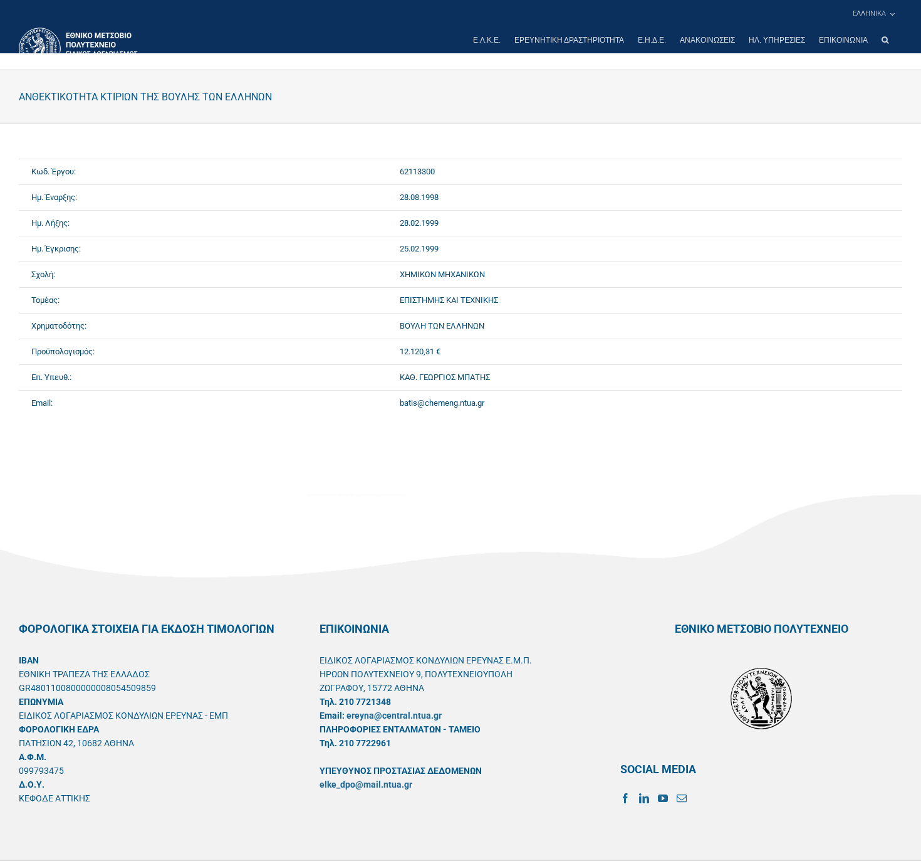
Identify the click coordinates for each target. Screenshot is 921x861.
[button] (885, 40)
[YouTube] (663, 798)
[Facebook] (625, 798)
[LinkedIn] (644, 798)
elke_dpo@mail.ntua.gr (366, 784)
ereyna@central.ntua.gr (394, 715)
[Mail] (682, 798)
